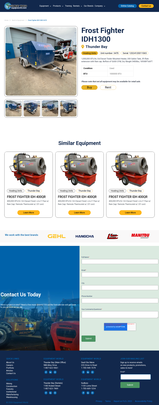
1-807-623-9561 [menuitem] (51, 368)
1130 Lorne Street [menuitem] (89, 386)
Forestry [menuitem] (10, 389)
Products (57, 6)
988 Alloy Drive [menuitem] (50, 365)
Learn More (28, 212)
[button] (16, 6)
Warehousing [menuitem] (12, 397)
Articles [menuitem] (9, 370)
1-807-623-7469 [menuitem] (51, 388)
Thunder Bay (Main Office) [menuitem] (55, 362)
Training (68, 6)
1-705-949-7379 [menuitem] (88, 368)
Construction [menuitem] (11, 386)
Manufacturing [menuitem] (12, 394)
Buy (89, 87)
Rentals (76, 6)
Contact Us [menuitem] (11, 373)
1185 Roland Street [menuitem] (52, 386)
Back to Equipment (18, 20)
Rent (108, 87)
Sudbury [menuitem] (84, 383)
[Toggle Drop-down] (50, 6)
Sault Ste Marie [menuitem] (87, 362)
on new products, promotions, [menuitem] (133, 365)
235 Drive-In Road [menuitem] (89, 365)
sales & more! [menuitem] (126, 368)
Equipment (44, 6)
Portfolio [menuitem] (10, 368)
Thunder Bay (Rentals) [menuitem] (53, 383)
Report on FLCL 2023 (123, 401)
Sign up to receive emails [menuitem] (131, 362)
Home (6, 20)
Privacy (99, 401)
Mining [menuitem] (9, 383)
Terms (108, 401)
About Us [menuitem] (10, 362)
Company (99, 6)
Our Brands (88, 6)
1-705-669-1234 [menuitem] (88, 388)
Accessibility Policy (143, 401)
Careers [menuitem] (9, 365)
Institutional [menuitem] (11, 392)
